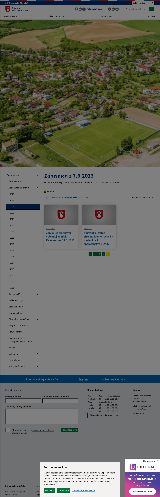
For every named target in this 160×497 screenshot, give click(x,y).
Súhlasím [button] (49, 490)
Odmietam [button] (64, 490)
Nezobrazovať (150, 460)
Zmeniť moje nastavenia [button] (83, 490)
